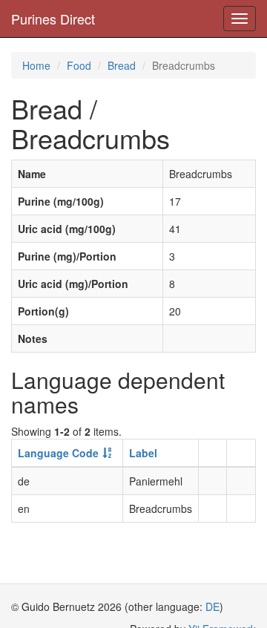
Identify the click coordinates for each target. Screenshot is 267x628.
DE (212, 606)
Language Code (58, 452)
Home (36, 65)
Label (143, 452)
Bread (122, 65)
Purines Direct (53, 18)
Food (79, 65)
